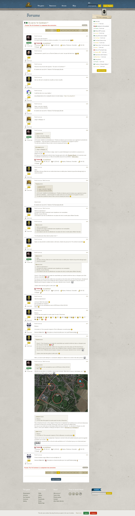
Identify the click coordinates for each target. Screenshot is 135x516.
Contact (56, 499)
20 (74, 30)
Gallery (25, 501)
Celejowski (29, 122)
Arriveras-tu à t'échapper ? (72, 427)
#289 (87, 167)
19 (71, 30)
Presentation (26, 493)
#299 (87, 361)
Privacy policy (57, 497)
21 (77, 30)
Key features (26, 497)
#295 (87, 296)
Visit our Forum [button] (101, 70)
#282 (87, 50)
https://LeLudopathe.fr (69, 96)
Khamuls (29, 301)
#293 (87, 239)
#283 (87, 64)
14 (55, 30)
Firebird (29, 41)
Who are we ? (57, 493)
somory (37, 431)
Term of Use (57, 495)
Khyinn (29, 55)
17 (64, 30)
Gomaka (29, 172)
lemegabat (28, 315)
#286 (87, 103)
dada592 (29, 82)
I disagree (93, 513)
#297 (87, 323)
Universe (25, 495)
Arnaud (29, 95)
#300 (87, 454)
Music (40, 497)
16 (61, 30)
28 (83, 30)
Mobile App (41, 503)
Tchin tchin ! (75, 156)
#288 (87, 130)
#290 (87, 180)
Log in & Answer (56, 479)
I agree (86, 513)
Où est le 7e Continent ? (38, 22)
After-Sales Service (59, 501)
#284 (87, 77)
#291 (87, 208)
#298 (87, 336)
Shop (74, 6)
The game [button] (41, 6)
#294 (87, 252)
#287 (87, 117)
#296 (87, 310)
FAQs (39, 493)
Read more (79, 513)
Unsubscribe (95, 495)
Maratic (29, 213)
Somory (29, 327)
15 (58, 30)
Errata (39, 501)
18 (68, 30)
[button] (89, 3)
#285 (87, 90)
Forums (64, 6)
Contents (25, 499)
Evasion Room (72, 155)
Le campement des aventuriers (48, 25)
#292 (87, 221)
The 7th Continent (34, 25)
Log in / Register (108, 6)
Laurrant (29, 69)
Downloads (41, 499)
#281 (87, 36)
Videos (40, 495)
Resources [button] (52, 6)
